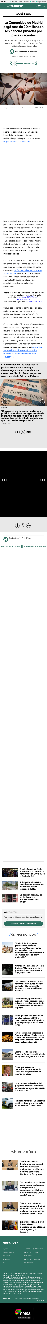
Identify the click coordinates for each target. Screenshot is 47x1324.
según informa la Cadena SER (16, 141)
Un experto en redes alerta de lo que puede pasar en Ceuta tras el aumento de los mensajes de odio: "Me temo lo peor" (29, 1086)
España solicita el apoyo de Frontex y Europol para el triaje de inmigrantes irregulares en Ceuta (30, 1054)
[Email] (28, 432)
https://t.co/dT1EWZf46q (26, 297)
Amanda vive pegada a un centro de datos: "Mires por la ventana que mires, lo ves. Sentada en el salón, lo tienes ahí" (29, 969)
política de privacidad (32, 1259)
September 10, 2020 (34, 301)
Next (42, 401)
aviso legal (28, 1256)
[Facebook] (17, 432)
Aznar (33, 2)
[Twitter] (23, 432)
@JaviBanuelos (23, 299)
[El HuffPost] (15, 6)
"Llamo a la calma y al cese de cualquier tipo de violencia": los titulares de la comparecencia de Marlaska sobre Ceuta (32, 1208)
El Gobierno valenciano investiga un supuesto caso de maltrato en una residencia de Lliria (32, 885)
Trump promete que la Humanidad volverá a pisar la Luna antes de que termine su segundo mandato (28, 1070)
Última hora (38, 6)
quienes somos (8, 1252)
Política (23, 14)
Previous (4, 401)
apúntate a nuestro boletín (23, 924)
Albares (26, 2)
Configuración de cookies (33, 1249)
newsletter (7, 1259)
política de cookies (31, 1252)
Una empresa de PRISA (23, 1312)
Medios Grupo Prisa (23, 1317)
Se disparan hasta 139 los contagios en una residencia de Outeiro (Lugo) (31, 898)
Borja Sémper (41, 2)
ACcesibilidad (28, 1262)
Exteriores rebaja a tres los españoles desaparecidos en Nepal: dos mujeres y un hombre (32, 1226)
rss (4, 1262)
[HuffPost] (10, 1242)
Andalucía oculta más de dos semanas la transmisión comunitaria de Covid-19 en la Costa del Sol (32, 872)
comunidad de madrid (10, 546)
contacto (6, 1256)
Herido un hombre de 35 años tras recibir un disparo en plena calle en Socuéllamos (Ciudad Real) (30, 1103)
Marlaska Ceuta (17, 2)
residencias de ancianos (35, 546)
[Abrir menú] (3, 6)
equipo (5, 1249)
